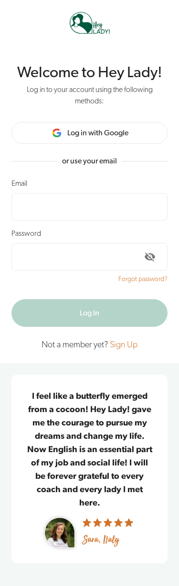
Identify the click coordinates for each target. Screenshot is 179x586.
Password (26, 233)
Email (19, 183)
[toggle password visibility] (149, 256)
